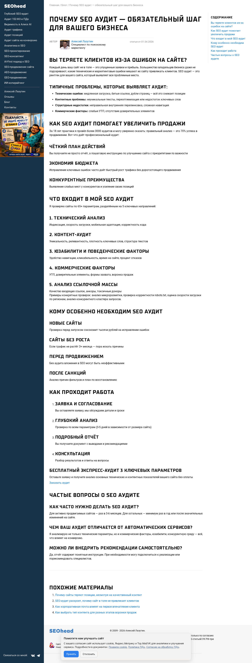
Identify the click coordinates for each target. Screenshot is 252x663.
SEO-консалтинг (14, 56)
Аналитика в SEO (14, 45)
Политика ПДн (136, 646)
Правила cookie (118, 646)
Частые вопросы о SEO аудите (225, 57)
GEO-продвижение (15, 77)
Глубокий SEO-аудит (16, 13)
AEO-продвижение (15, 72)
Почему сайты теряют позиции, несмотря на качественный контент (98, 595)
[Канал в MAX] (22, 135)
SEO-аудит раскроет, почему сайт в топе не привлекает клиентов (97, 600)
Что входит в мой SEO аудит (228, 38)
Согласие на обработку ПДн (162, 646)
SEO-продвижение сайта (19, 66)
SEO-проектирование (17, 51)
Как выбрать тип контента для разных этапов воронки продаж (95, 612)
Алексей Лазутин (14, 91)
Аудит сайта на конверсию (20, 40)
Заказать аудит (59, 482)
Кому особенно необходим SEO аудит (227, 44)
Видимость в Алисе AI (17, 24)
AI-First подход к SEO (16, 61)
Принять (71, 654)
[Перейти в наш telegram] (38, 656)
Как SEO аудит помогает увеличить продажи (226, 32)
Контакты (10, 107)
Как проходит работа (223, 50)
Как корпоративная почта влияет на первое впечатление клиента (97, 606)
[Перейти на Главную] (15, 6)
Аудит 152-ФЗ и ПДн (16, 19)
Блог (7, 102)
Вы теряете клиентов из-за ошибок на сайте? (227, 24)
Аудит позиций (13, 35)
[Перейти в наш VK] (33, 656)
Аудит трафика (13, 29)
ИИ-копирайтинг (14, 82)
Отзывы (9, 96)
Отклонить (89, 654)
